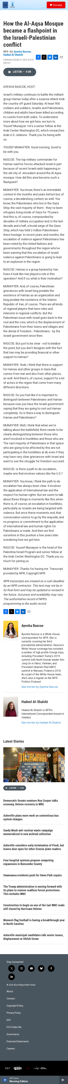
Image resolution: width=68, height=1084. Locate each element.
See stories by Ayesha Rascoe (39, 687)
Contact (11, 998)
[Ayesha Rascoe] (10, 631)
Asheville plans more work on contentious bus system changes (31, 817)
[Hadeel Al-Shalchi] (10, 707)
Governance (13, 1034)
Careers (11, 1048)
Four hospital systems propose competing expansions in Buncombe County (28, 862)
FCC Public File (14, 1027)
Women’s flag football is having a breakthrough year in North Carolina (34, 922)
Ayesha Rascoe (22, 51)
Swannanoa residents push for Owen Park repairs (32, 875)
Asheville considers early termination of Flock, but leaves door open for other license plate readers (33, 847)
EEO (9, 1020)
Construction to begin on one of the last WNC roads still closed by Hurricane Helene (34, 907)
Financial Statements (18, 1041)
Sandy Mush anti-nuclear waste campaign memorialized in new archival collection (28, 832)
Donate (57, 4)
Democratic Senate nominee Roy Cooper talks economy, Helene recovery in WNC (30, 802)
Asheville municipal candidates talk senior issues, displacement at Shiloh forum (33, 936)
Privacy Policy (14, 1013)
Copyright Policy (15, 1006)
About (10, 991)
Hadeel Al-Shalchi (13, 54)
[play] (5, 1080)
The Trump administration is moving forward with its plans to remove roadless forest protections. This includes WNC (32, 890)
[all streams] (63, 1080)
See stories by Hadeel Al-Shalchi (41, 722)
